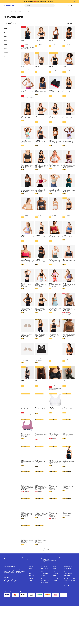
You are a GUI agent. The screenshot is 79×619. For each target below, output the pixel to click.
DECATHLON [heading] (31, 566)
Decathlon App (32, 570)
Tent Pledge (55, 580)
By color (5, 56)
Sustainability (31, 575)
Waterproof (31, 8)
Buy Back (54, 571)
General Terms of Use (68, 573)
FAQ (41, 578)
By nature (5, 44)
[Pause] (74, 1)
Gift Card (54, 575)
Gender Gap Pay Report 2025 (69, 580)
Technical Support (44, 582)
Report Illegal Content (45, 580)
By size (5, 32)
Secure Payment (67, 571)
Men (15, 8)
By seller (5, 40)
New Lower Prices (51, 8)
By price (5, 28)
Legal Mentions (67, 575)
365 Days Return (44, 571)
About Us (42, 570)
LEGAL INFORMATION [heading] (68, 566)
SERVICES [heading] (54, 566)
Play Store (54, 568)
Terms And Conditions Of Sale (69, 570)
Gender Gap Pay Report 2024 (69, 578)
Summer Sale (37, 8)
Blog (30, 573)
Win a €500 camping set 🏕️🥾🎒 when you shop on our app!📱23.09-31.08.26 (38, 1)
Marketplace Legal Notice (69, 583)
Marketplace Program (33, 571)
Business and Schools (60, 8)
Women (10, 8)
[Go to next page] (52, 549)
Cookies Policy (67, 585)
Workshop (54, 570)
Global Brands (44, 8)
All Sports (5, 8)
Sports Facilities (55, 573)
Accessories (24, 8)
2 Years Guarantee (44, 573)
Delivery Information (44, 568)
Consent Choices (67, 568)
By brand (5, 36)
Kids (19, 8)
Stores (30, 568)
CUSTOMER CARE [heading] (44, 566)
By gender (6, 48)
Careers (30, 580)
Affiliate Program (32, 578)
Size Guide (43, 575)
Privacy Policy (66, 582)
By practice (6, 52)
